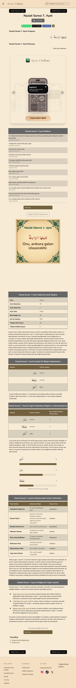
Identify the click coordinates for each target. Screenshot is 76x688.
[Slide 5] (37, 113)
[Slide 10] (42, 113)
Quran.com (15, 642)
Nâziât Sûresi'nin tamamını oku (38, 214)
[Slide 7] (39, 113)
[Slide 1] (33, 113)
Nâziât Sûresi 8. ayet (58, 11)
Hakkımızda (25, 668)
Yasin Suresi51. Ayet (20, 594)
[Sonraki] (62, 92)
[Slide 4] (36, 113)
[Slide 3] (35, 113)
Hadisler (6, 683)
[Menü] (3, 3)
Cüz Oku (6, 680)
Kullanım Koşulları (27, 674)
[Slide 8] (40, 113)
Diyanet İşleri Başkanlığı (20, 640)
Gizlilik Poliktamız (27, 671)
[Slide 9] (41, 113)
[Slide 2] (34, 113)
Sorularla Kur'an (9, 673)
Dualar (6, 677)
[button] (42, 672)
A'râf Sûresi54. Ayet (20, 601)
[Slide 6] (38, 113)
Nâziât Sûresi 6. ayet (17, 11)
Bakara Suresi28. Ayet (21, 608)
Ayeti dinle (39, 20)
